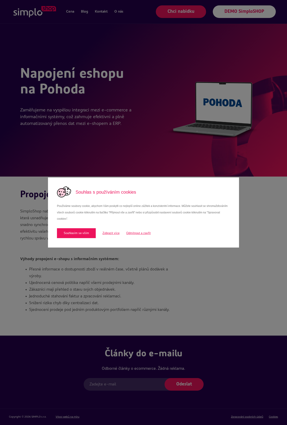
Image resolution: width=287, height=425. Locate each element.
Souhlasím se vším (76, 233)
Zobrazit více (111, 233)
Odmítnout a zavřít (138, 233)
